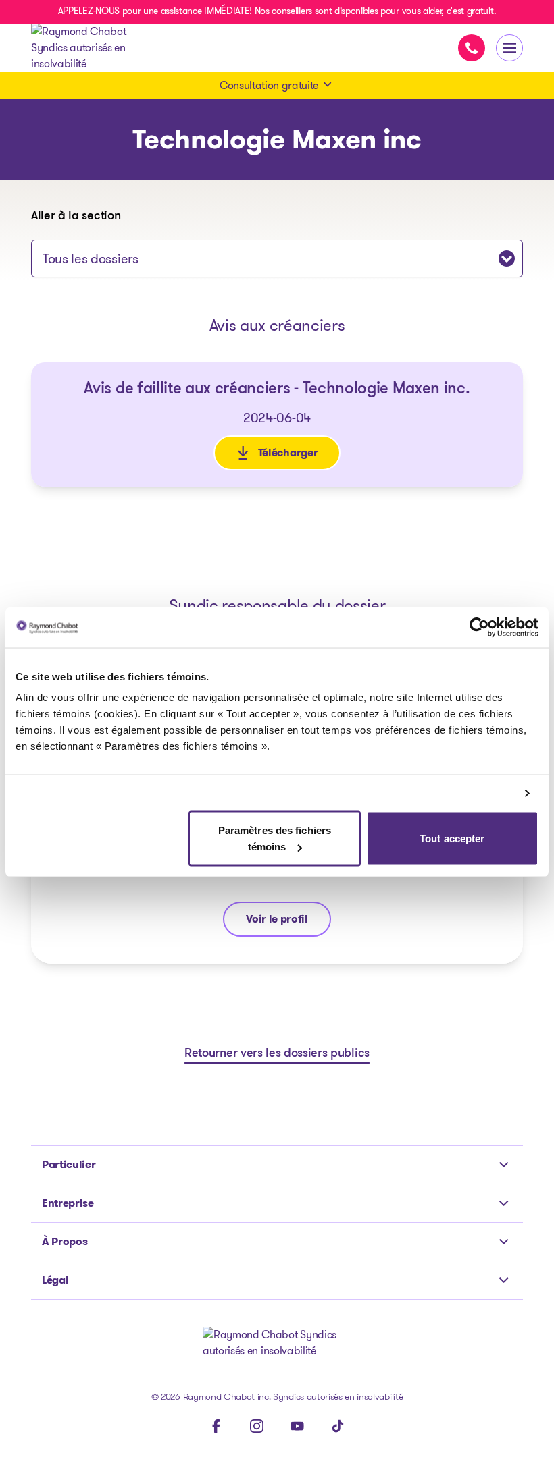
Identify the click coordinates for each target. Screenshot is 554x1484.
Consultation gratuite (269, 85)
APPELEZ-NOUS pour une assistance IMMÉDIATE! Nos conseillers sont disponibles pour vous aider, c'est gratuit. (277, 11)
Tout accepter (452, 838)
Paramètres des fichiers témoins (274, 838)
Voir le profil (288, 922)
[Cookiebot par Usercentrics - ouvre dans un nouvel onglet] (479, 627)
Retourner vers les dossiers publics (277, 1054)
